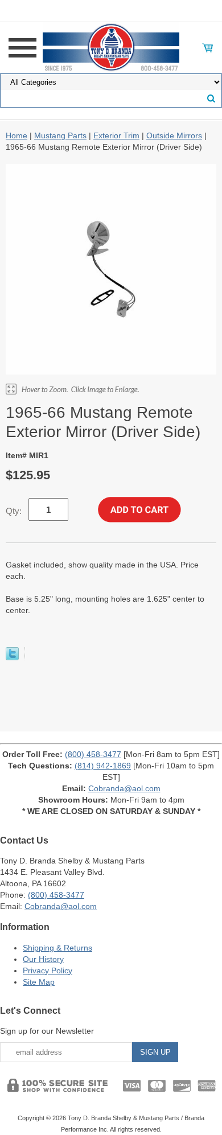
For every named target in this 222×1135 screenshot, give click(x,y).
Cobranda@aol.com (124, 788)
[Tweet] (12, 657)
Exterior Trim (116, 135)
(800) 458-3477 (93, 754)
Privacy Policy (47, 970)
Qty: (14, 511)
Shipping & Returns (57, 947)
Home (16, 135)
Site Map (39, 981)
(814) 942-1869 (103, 765)
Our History (43, 959)
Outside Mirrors (174, 135)
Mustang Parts (60, 135)
